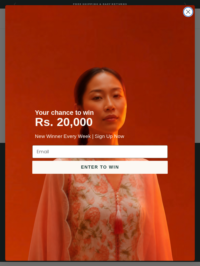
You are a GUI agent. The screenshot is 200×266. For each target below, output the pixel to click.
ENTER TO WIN (100, 167)
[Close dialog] (188, 11)
